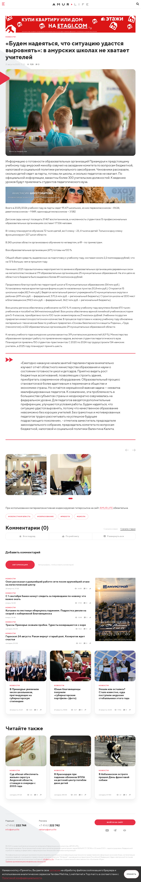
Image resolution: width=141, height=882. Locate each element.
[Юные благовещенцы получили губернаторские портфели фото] (86, 710)
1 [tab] (70, 498)
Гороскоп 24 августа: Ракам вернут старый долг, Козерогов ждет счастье (45, 638)
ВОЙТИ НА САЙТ (115, 822)
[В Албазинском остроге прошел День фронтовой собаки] (130, 795)
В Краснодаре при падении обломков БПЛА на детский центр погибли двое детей (70, 779)
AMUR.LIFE (106, 507)
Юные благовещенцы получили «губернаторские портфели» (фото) (67, 694)
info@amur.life (12, 829)
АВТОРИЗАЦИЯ (20, 565)
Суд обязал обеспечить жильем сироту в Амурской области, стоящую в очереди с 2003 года (24, 780)
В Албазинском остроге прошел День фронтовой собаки (114, 777)
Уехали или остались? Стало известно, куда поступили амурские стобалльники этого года (114, 694)
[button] (124, 830)
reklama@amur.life (47, 829)
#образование (45, 516)
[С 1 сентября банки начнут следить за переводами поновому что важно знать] (90, 603)
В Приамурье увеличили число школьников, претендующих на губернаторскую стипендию (24, 695)
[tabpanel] (26, 474)
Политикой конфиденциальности (22, 877)
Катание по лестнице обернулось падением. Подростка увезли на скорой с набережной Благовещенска (46, 612)
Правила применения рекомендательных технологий (26, 861)
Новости (11, 37)
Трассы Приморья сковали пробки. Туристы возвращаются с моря (46, 624)
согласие (54, 870)
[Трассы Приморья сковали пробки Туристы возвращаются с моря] (90, 629)
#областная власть (19, 516)
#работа (65, 516)
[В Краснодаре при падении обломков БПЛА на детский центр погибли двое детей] (86, 795)
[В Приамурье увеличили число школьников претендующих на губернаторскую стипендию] (41, 710)
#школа (81, 516)
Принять (131, 874)
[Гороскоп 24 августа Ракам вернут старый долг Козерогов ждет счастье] (90, 643)
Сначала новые (111, 529)
